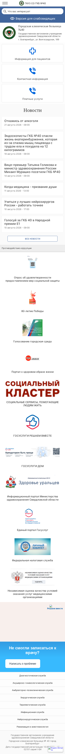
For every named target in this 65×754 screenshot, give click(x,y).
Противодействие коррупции (17, 248)
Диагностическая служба (32, 675)
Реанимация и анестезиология (32, 726)
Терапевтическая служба (33, 705)
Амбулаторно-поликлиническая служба (32, 690)
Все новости (32, 239)
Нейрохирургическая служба (32, 719)
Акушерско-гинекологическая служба (32, 683)
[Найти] (4, 11)
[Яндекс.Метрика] (55, 749)
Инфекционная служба (32, 712)
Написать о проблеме (22, 663)
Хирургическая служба (32, 697)
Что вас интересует (19, 11)
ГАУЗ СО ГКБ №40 (35, 3)
